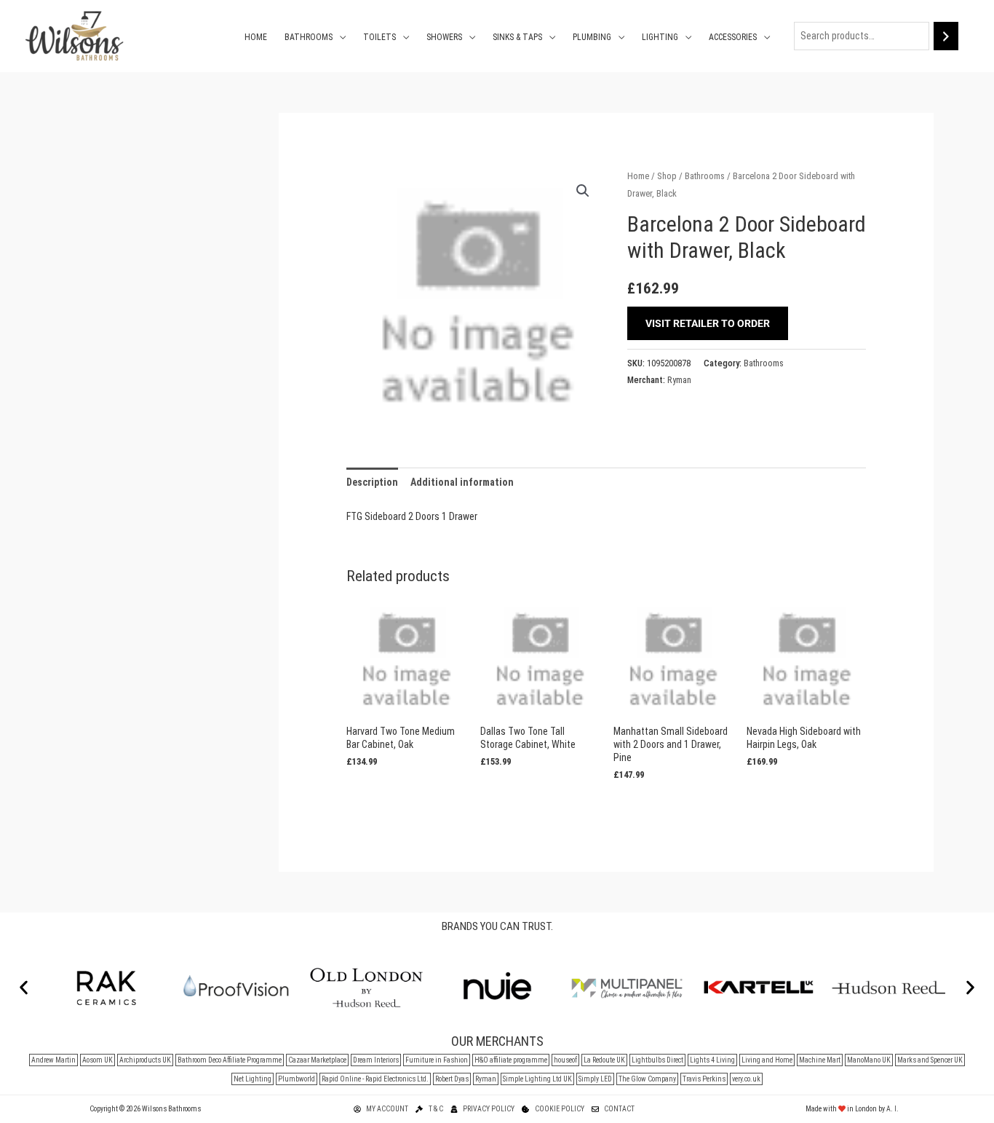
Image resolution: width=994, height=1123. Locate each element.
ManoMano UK (869, 1060)
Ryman (679, 379)
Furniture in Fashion (436, 1060)
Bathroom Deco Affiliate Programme (230, 1060)
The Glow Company (647, 1079)
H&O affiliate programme (510, 1060)
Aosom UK (97, 1060)
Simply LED (595, 1079)
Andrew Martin (53, 1060)
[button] (583, 191)
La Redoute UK (604, 1060)
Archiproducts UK (145, 1060)
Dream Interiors (376, 1060)
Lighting (660, 37)
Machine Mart (819, 1060)
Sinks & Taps (517, 37)
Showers (444, 37)
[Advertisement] (147, 331)
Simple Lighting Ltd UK (537, 1079)
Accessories (733, 37)
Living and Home (766, 1060)
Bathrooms (309, 37)
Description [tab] (372, 482)
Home (255, 37)
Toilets (379, 37)
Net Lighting (252, 1079)
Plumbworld (296, 1079)
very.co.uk (746, 1079)
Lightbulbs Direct (657, 1060)
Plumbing (592, 37)
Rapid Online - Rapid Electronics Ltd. (375, 1079)
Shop (667, 175)
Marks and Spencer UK (930, 1060)
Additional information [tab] (462, 482)
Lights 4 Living (712, 1060)
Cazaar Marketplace (317, 1060)
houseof (565, 1060)
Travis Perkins (704, 1079)
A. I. (892, 1109)
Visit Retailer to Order (707, 323)
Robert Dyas (452, 1079)
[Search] (946, 36)
